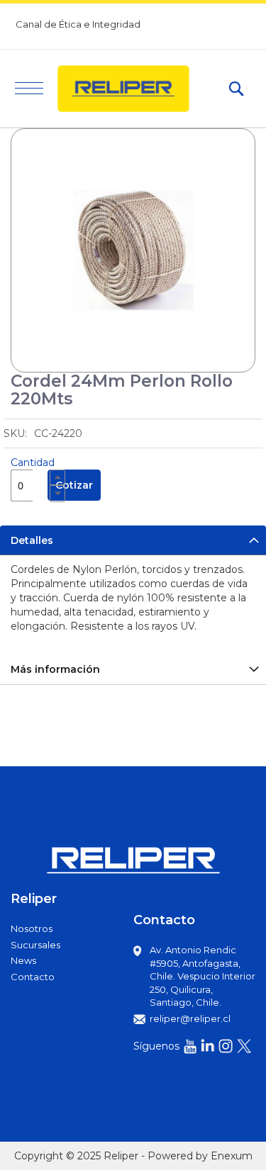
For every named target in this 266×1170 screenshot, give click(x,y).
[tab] (133, 540)
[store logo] (136, 88)
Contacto (33, 976)
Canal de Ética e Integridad (78, 24)
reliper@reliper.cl (190, 1018)
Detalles (32, 540)
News (23, 960)
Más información (55, 669)
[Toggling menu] (29, 88)
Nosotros (31, 928)
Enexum (232, 1155)
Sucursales (35, 944)
